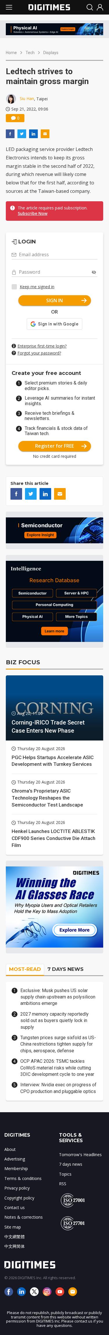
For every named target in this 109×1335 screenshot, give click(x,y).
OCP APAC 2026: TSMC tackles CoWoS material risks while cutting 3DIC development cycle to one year (57, 1067)
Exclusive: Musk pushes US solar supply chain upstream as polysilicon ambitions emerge (57, 997)
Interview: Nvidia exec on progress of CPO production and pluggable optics (58, 1088)
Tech (30, 52)
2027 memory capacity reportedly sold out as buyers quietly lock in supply (54, 1020)
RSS (62, 1183)
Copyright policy (19, 1198)
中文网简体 (14, 1246)
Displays (50, 52)
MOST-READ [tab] (25, 969)
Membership (16, 1168)
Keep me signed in (37, 286)
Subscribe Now (32, 213)
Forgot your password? (39, 353)
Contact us (14, 1207)
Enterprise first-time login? (42, 346)
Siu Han (27, 98)
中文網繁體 (14, 1236)
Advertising (14, 1159)
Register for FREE (54, 446)
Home (11, 52)
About (10, 1149)
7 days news (70, 1164)
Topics (65, 1174)
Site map (12, 1227)
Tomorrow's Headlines (80, 1154)
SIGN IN (54, 300)
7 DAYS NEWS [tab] (65, 969)
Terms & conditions (23, 1178)
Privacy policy (17, 1188)
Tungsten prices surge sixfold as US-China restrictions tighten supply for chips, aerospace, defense (58, 1044)
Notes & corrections (23, 1217)
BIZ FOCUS (23, 662)
